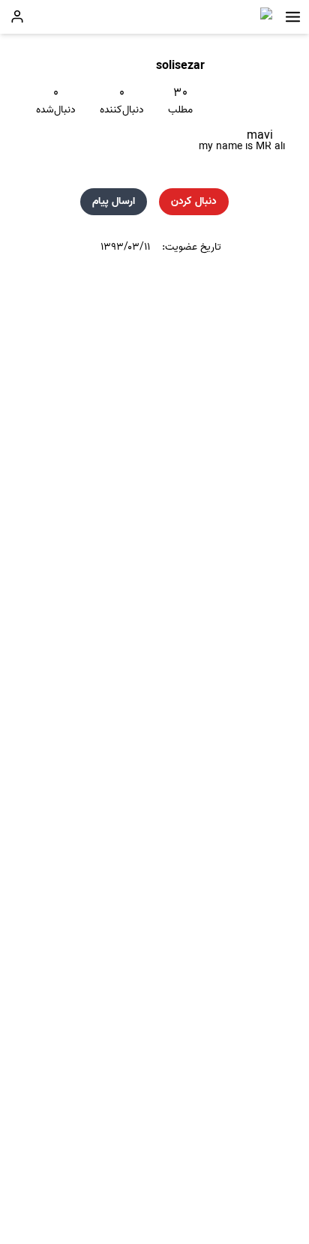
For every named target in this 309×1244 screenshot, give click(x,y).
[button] (293, 16)
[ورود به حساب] (17, 16)
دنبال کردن (194, 201)
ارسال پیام (113, 201)
